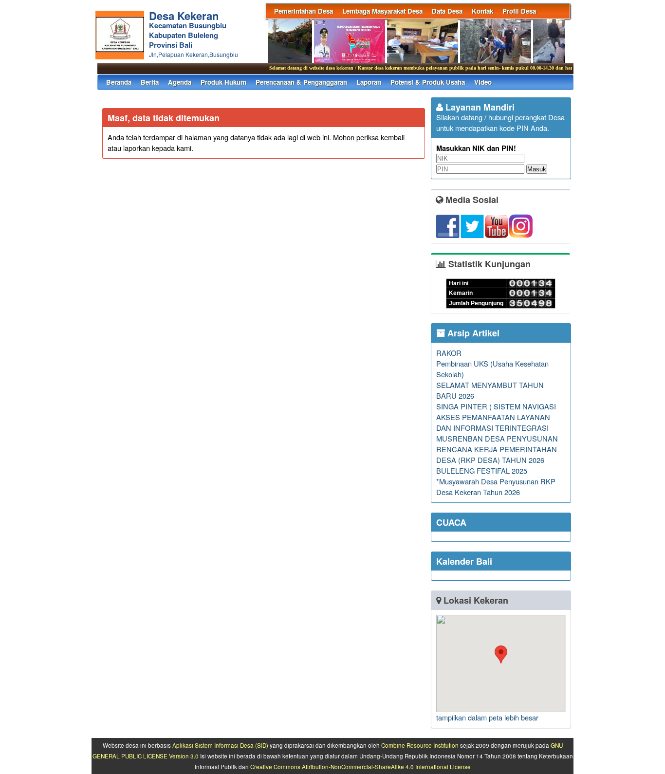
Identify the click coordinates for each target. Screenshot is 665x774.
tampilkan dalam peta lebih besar (487, 717)
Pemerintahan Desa (303, 11)
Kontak (482, 11)
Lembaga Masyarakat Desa (382, 11)
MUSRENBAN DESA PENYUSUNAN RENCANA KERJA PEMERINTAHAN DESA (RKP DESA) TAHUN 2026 (497, 449)
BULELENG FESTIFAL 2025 (481, 470)
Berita (150, 82)
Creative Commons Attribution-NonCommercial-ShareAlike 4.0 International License (360, 767)
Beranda (118, 82)
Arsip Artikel (472, 333)
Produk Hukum (223, 82)
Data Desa (447, 11)
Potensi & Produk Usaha (427, 82)
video (483, 82)
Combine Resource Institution (420, 745)
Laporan (368, 82)
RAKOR (449, 353)
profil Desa (519, 11)
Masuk (536, 169)
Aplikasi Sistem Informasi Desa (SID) (220, 745)
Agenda (179, 82)
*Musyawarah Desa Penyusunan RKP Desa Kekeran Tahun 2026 (495, 486)
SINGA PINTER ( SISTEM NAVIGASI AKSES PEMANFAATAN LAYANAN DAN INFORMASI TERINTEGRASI (496, 417)
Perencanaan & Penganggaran (301, 82)
